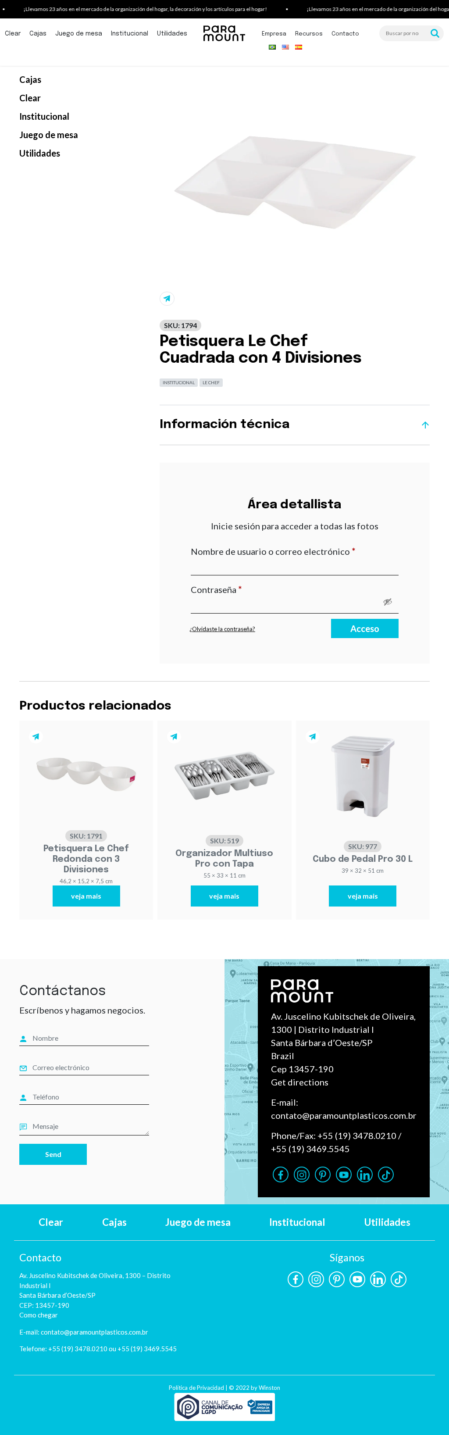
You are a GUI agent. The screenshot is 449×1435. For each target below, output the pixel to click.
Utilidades (172, 34)
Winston (269, 1387)
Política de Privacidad (196, 1387)
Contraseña (239, 589)
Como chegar (38, 1315)
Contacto (345, 34)
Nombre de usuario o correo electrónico (295, 551)
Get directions (299, 1082)
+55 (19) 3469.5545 (310, 1148)
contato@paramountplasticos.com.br (344, 1115)
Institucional (129, 34)
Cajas (37, 34)
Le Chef (211, 382)
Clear (13, 34)
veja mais (86, 896)
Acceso (364, 628)
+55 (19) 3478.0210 (356, 1135)
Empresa (274, 34)
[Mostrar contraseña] (387, 602)
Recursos (309, 34)
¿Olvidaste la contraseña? (222, 628)
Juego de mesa (78, 34)
